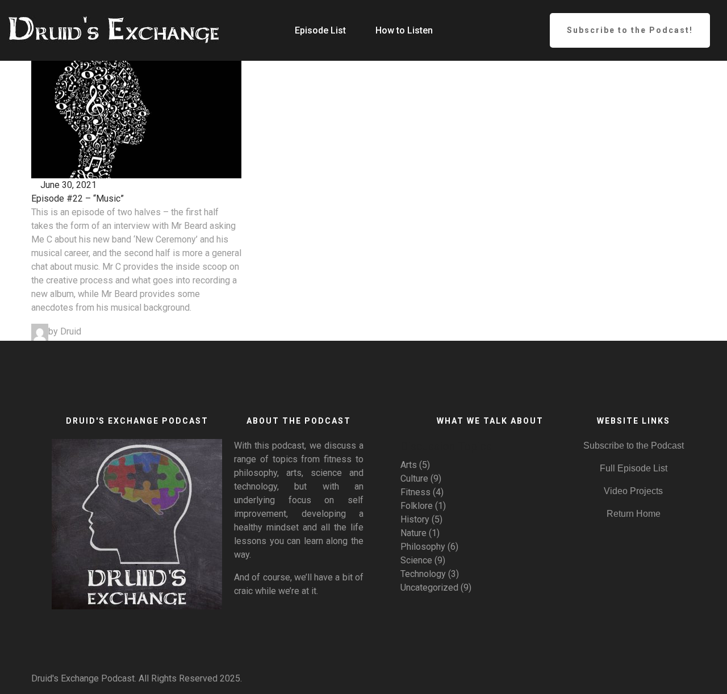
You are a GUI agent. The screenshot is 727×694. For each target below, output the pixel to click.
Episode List (320, 30)
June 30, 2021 (67, 184)
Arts (408, 464)
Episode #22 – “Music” (77, 198)
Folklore (416, 505)
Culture (414, 478)
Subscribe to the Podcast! (630, 30)
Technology (423, 573)
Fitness (415, 492)
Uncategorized (429, 587)
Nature (413, 533)
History (414, 519)
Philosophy (422, 546)
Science (416, 560)
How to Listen (404, 30)
